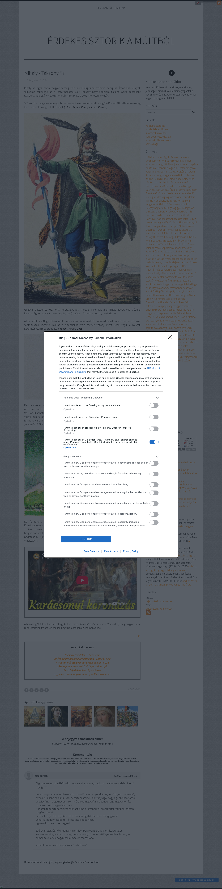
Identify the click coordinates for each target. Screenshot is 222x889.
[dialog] (111, 445)
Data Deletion (91, 551)
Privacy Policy (130, 551)
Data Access (111, 551)
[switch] (154, 405)
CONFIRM (86, 539)
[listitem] (111, 398)
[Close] (171, 338)
